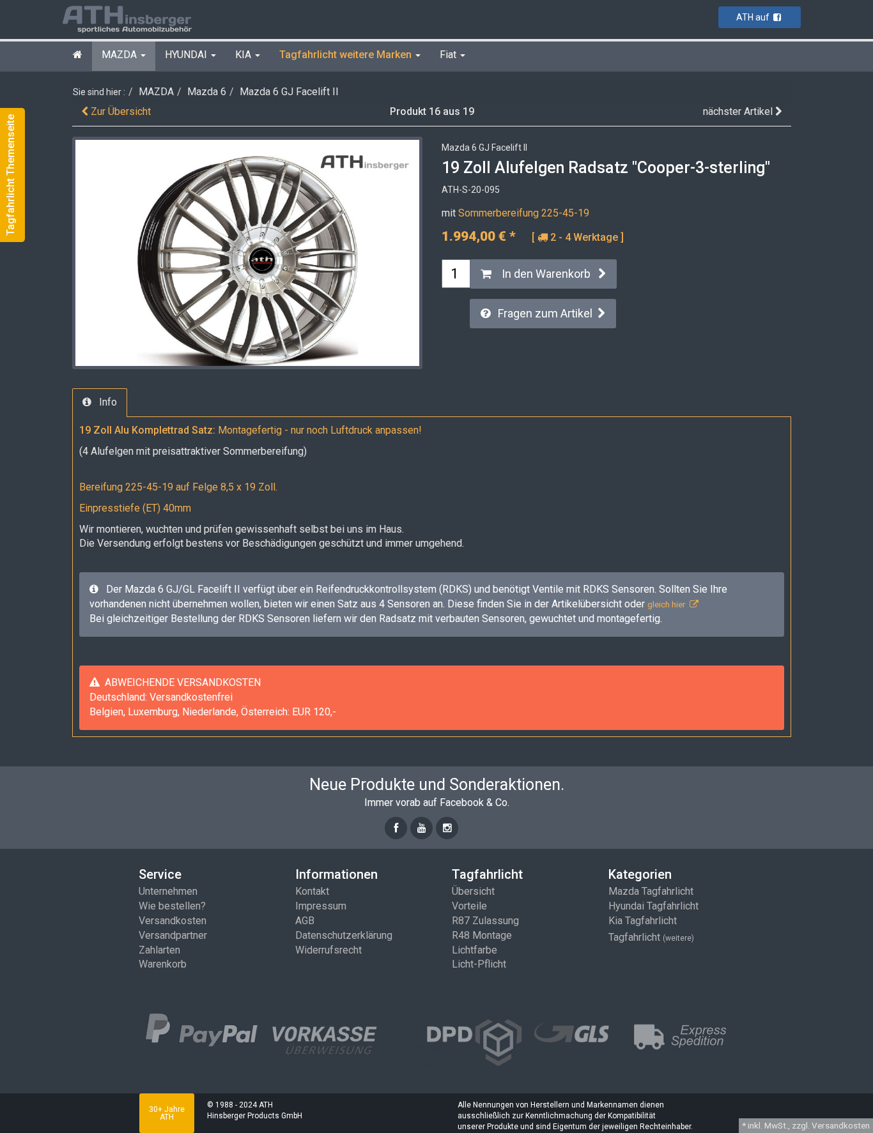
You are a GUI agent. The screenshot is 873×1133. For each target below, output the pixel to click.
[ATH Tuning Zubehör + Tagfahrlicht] (142, 18)
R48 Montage (482, 935)
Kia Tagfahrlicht (642, 921)
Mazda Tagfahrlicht (650, 891)
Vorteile (469, 906)
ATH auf (754, 17)
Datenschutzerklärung (343, 935)
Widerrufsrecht (328, 950)
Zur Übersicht (119, 111)
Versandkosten (172, 921)
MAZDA (120, 55)
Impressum (320, 906)
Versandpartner (173, 935)
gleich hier (668, 604)
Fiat (449, 55)
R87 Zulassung (485, 921)
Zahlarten (159, 950)
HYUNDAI (187, 55)
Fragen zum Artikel (544, 313)
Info (104, 402)
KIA (244, 55)
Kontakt (312, 891)
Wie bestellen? (172, 906)
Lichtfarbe (474, 950)
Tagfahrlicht (651, 937)
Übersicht (473, 891)
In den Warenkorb (544, 273)
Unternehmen (168, 891)
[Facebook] (396, 828)
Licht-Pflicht (479, 964)
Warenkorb (163, 964)
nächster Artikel (739, 111)
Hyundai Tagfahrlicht (653, 906)
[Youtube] (421, 828)
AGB (304, 921)
